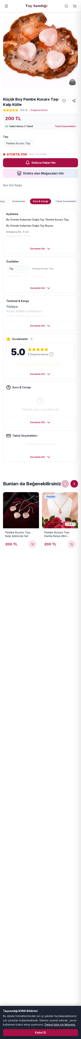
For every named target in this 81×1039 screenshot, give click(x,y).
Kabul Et (40, 1032)
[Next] (74, 484)
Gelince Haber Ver (43, 162)
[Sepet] (74, 6)
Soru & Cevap (40, 201)
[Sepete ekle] (32, 544)
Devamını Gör (37, 248)
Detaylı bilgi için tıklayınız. (60, 1024)
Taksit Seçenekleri (65, 126)
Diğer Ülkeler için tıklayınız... (27, 316)
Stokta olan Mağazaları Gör (43, 173)
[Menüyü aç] (6, 6)
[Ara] (66, 6)
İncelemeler (19, 201)
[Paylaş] (74, 101)
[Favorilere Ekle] (64, 101)
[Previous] (65, 484)
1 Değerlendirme (39, 110)
